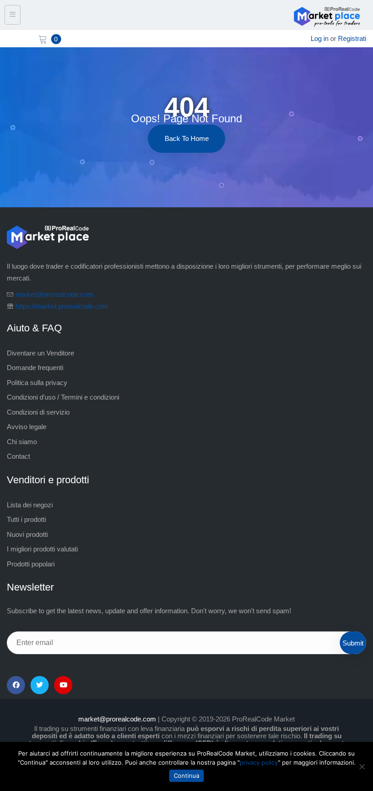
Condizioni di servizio (38, 412)
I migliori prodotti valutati (42, 549)
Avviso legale (26, 427)
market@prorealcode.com (54, 294)
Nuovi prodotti (27, 534)
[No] (361, 766)
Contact (18, 456)
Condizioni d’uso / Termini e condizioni (63, 397)
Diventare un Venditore (40, 353)
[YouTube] (63, 685)
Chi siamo (22, 442)
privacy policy (259, 762)
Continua (186, 775)
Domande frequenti (35, 367)
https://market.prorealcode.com (61, 306)
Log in (319, 38)
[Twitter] (39, 685)
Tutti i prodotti (26, 519)
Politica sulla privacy (37, 382)
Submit (353, 643)
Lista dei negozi (30, 505)
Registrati (352, 38)
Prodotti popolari (31, 564)
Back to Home (187, 138)
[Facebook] (16, 685)
